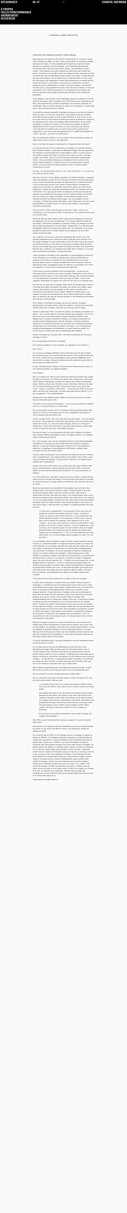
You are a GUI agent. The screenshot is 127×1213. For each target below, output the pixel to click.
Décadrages (9, 2)
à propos (7, 9)
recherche (8, 18)
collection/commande (16, 12)
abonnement (9, 15)
